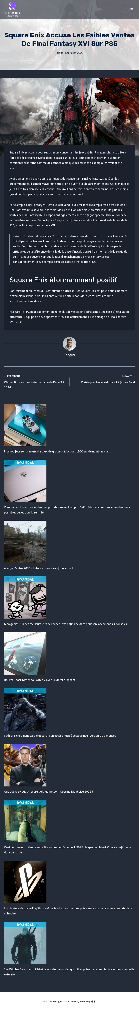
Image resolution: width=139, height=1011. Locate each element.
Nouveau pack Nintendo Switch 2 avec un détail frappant (39, 680)
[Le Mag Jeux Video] (12, 9)
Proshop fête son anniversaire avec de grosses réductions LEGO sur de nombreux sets (57, 451)
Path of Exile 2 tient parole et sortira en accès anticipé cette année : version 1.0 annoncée (60, 735)
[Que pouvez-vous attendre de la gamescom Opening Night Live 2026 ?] (69, 765)
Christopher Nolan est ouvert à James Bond (108, 379)
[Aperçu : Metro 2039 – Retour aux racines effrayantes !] (69, 542)
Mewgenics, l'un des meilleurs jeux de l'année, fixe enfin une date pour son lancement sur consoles (65, 624)
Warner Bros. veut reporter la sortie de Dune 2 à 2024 (34, 382)
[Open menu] (132, 9)
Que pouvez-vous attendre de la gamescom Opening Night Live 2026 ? (48, 791)
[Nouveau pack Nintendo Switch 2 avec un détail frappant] (69, 653)
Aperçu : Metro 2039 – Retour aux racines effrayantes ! (38, 568)
